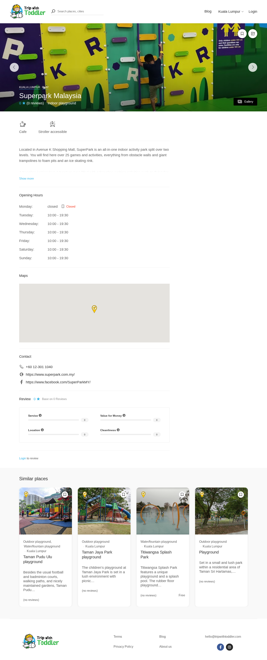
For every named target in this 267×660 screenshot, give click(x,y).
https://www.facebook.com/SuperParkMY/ (58, 382)
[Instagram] (229, 647)
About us (165, 646)
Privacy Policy (123, 646)
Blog (207, 11)
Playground (209, 552)
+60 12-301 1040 (39, 367)
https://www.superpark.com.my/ (50, 374)
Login (253, 12)
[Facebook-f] (220, 647)
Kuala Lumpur (29, 87)
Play (45, 87)
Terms (118, 636)
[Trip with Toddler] (28, 11)
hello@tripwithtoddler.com (223, 636)
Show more (26, 178)
